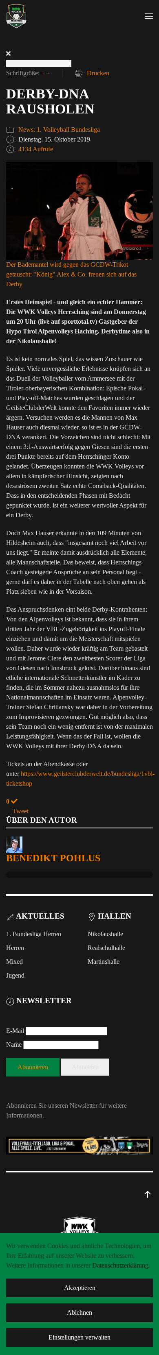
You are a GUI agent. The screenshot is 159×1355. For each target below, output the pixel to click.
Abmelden (85, 1066)
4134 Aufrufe (35, 149)
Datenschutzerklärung (120, 1265)
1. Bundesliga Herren (33, 933)
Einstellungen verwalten (79, 1337)
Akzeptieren (79, 1287)
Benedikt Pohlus (53, 858)
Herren (15, 947)
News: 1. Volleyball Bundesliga (59, 129)
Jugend (15, 975)
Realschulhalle (106, 947)
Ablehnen (79, 1312)
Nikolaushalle (105, 933)
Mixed (14, 961)
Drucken (98, 73)
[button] (149, 16)
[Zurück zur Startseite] (16, 16)
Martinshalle (103, 961)
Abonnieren (33, 1066)
